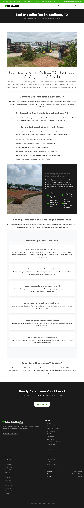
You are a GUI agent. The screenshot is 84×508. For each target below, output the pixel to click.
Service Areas (59, 6)
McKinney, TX (9, 464)
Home (42, 6)
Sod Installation (51, 431)
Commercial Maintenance (54, 442)
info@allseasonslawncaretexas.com (25, 1)
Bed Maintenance (51, 434)
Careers (77, 6)
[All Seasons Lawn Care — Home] (12, 6)
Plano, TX (7, 477)
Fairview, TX (8, 483)
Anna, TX (7, 462)
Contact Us (50, 447)
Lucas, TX (8, 480)
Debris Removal (51, 439)
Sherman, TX (8, 491)
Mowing (49, 423)
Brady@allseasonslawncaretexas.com (57, 462)
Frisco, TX (8, 470)
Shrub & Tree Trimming (53, 428)
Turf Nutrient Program (53, 426)
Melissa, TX (8, 459)
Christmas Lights (51, 444)
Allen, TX (7, 472)
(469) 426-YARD (8, 1)
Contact (70, 6)
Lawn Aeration (51, 436)
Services (49, 6)
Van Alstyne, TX (9, 485)
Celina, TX (8, 475)
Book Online (42, 404)
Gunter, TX (8, 488)
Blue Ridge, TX (9, 493)
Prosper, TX (8, 467)
